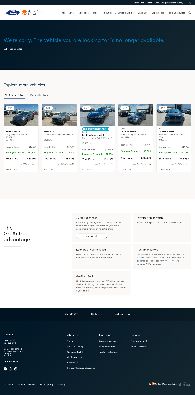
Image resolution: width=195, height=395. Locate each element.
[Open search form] (189, 12)
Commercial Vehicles (125, 12)
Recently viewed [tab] (40, 95)
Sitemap (61, 384)
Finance (96, 12)
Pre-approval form (108, 341)
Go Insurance (137, 341)
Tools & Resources (176, 12)
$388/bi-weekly (29, 164)
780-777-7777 (167, 260)
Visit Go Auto (73, 346)
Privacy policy (46, 384)
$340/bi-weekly (144, 164)
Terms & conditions (27, 384)
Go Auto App (73, 357)
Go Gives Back (74, 352)
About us (107, 12)
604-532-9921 (10, 343)
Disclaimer (8, 384)
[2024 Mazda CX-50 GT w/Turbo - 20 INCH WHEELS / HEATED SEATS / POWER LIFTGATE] (59, 115)
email (142, 260)
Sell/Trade (84, 12)
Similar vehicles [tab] (14, 95)
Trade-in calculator (108, 352)
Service (72, 12)
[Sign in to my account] (190, 3)
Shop (63, 12)
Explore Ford (158, 12)
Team (70, 341)
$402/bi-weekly (182, 164)
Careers (71, 362)
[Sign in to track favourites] (34, 107)
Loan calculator (107, 346)
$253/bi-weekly (68, 164)
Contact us (9, 334)
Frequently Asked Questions (81, 368)
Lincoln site (143, 12)
